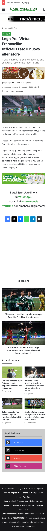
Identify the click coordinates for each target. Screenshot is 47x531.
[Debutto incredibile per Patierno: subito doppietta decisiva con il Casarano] (12, 372)
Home (6, 28)
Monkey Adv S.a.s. (23, 497)
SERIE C (13, 28)
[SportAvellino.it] (23, 9)
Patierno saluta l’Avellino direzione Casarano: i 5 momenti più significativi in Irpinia (35, 385)
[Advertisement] (23, 251)
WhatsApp (25, 197)
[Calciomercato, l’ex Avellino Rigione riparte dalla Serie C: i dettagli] (12, 403)
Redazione (8, 83)
